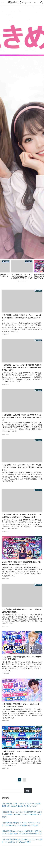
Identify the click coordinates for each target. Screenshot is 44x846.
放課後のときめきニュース (22, 2)
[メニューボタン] (2, 2)
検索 (27, 791)
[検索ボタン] (41, 2)
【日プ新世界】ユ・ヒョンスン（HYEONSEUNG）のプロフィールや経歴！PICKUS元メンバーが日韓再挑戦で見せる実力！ (22, 814)
